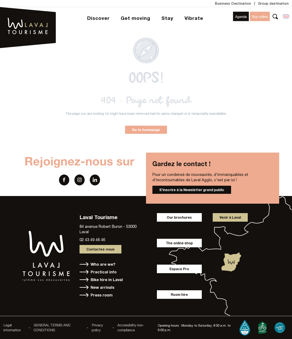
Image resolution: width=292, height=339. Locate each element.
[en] (286, 16)
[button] (275, 16)
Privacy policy (97, 327)
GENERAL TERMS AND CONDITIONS (52, 327)
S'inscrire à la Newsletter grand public (191, 190)
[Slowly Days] (280, 326)
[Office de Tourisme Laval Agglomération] (28, 15)
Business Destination (233, 3)
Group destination (273, 3)
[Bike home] (262, 326)
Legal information (12, 327)
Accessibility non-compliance (130, 327)
